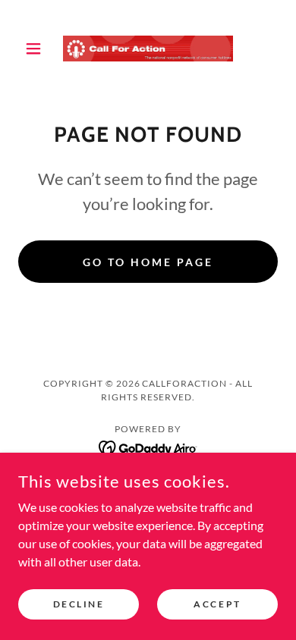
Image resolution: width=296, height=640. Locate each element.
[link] (148, 48)
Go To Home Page (148, 262)
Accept (217, 604)
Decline (79, 604)
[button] (37, 48)
